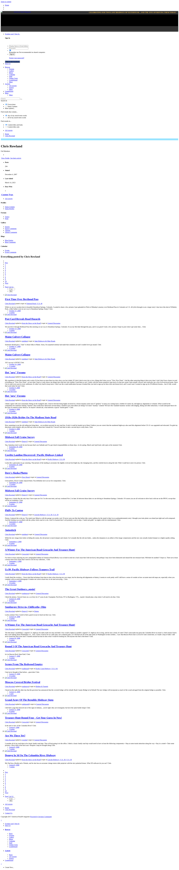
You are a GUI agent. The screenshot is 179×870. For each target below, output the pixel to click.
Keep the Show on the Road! (31, 323)
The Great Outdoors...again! (20, 589)
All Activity (13, 86)
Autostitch (10, 530)
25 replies (12, 676)
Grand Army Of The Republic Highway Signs (29, 700)
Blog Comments (10, 242)
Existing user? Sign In (12, 34)
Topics (7, 217)
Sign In (12, 54)
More (11, 82)
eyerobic (24, 740)
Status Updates (12, 106)
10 (6, 281)
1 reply (11, 694)
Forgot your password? (16, 58)
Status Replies (9, 209)
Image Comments (10, 229)
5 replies (12, 330)
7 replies (12, 431)
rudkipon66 (25, 704)
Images (7, 227)
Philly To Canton (14, 510)
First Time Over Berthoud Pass (21, 299)
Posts (6, 218)
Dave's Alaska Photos (16, 472)
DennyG (25, 441)
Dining (36, 611)
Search (11, 87)
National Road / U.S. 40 (34, 303)
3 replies (12, 658)
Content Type (7, 195)
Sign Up (7, 64)
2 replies (12, 313)
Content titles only (13, 127)
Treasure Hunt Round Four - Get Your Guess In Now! (33, 717)
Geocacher (25, 554)
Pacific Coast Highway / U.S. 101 (47, 669)
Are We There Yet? (15, 735)
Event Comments (10, 252)
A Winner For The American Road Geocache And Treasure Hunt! (40, 549)
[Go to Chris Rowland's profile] (11, 295)
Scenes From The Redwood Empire (24, 664)
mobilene (25, 341)
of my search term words (17, 115)
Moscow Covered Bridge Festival (22, 682)
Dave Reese (26, 477)
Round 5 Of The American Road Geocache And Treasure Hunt (38, 646)
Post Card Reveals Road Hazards (22, 319)
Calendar (12, 74)
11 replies (12, 348)
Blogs (11, 73)
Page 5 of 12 (9, 287)
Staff (10, 76)
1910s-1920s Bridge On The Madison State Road (30, 417)
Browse (7, 67)
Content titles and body (15, 125)
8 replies (12, 601)
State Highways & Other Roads (44, 341)
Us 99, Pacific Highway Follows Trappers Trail (30, 569)
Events (7, 250)
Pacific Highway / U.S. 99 (56, 459)
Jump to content (6, 2)
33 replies (12, 390)
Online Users (13, 78)
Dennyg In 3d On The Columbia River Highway (30, 755)
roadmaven (25, 593)
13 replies (12, 484)
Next (6, 283)
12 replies (12, 524)
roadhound (25, 669)
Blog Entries (9, 240)
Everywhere (12, 104)
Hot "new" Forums (15, 372)
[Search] (21, 99)
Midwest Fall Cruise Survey (20, 437)
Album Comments (11, 232)
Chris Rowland (10, 303)
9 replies (12, 449)
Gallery (11, 71)
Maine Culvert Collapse (17, 336)
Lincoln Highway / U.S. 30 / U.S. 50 (46, 515)
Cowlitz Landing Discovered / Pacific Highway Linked (34, 455)
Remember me (14, 52)
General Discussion (54, 323)
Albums (7, 230)
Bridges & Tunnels (42, 686)
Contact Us (8, 813)
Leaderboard (13, 80)
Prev (6, 263)
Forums (11, 69)
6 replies (12, 543)
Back (11, 833)
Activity (7, 84)
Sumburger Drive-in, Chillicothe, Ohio (25, 607)
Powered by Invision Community (41, 817)
